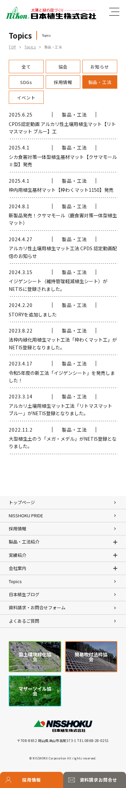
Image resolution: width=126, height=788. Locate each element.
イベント (26, 97)
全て (26, 66)
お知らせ (99, 66)
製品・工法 (100, 82)
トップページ (22, 502)
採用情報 (31, 780)
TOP (12, 46)
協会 (63, 66)
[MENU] (114, 11)
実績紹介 (17, 555)
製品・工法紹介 (24, 541)
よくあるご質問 (24, 621)
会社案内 (17, 568)
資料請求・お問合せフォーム (37, 607)
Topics (30, 46)
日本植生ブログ (24, 594)
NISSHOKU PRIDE (26, 515)
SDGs (26, 82)
